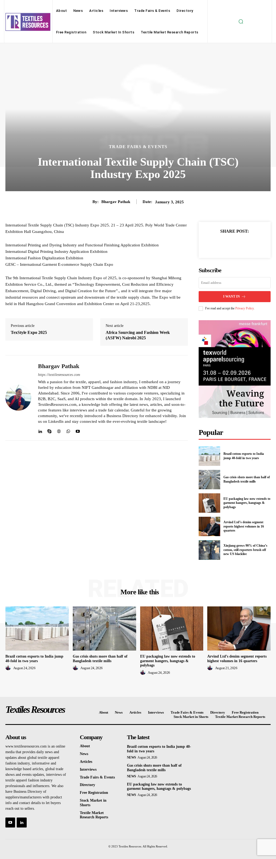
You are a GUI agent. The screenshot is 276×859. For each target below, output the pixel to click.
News (131, 757)
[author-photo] (8, 668)
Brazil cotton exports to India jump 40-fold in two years (243, 456)
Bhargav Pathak (115, 202)
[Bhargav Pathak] (18, 398)
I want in (231, 296)
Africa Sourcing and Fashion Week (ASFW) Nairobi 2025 (138, 335)
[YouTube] (10, 822)
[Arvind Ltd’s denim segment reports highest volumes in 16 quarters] (209, 526)
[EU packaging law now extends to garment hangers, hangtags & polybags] (209, 503)
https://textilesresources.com (59, 375)
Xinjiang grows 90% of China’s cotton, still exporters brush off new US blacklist (245, 550)
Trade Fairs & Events (138, 147)
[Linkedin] (40, 430)
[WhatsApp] (68, 430)
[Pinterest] (240, 244)
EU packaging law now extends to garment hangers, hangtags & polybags (246, 503)
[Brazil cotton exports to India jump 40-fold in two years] (209, 456)
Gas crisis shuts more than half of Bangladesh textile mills (246, 479)
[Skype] (49, 430)
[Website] (59, 430)
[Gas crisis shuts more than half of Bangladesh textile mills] (209, 479)
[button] (241, 21)
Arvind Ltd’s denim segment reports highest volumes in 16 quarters (243, 526)
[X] (228, 244)
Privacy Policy (244, 308)
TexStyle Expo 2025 (29, 332)
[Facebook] (216, 244)
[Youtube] (78, 430)
